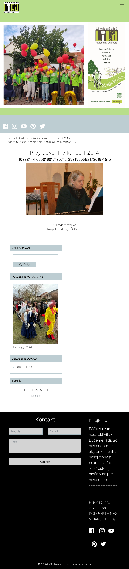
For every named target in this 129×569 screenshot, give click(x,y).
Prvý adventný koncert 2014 (50, 138)
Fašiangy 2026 (22, 347)
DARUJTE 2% (24, 367)
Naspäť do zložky (58, 229)
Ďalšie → (76, 229)
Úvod (9, 138)
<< (25, 389)
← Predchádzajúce (64, 225)
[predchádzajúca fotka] (12, 189)
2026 (38, 389)
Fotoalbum (22, 138)
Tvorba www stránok (78, 564)
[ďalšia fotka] (117, 189)
